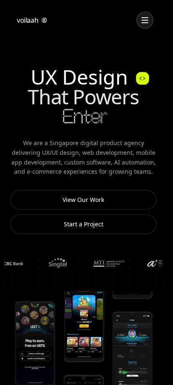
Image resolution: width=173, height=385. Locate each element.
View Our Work (83, 200)
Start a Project (83, 224)
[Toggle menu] (144, 20)
